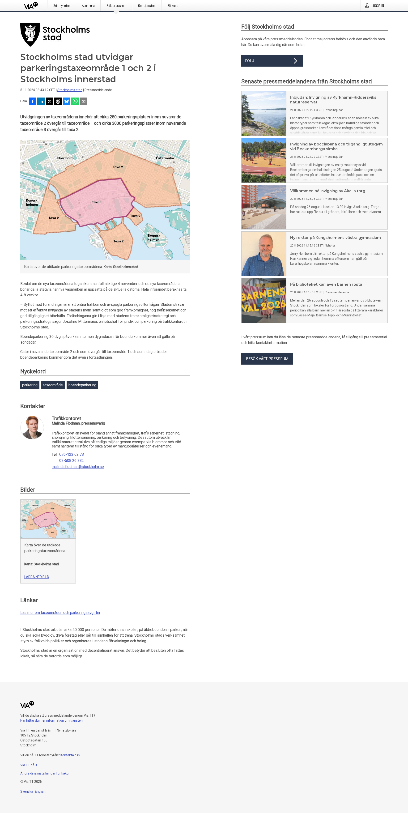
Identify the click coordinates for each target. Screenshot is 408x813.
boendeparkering (82, 385)
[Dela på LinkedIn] (41, 102)
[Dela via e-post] (83, 102)
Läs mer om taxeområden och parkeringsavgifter (60, 612)
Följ (249, 61)
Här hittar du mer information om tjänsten (51, 720)
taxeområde (53, 385)
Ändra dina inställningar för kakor (45, 773)
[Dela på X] (49, 102)
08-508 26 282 (71, 461)
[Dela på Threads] (58, 102)
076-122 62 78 (71, 454)
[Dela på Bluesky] (66, 102)
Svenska (26, 791)
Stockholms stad (69, 90)
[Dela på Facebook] (32, 102)
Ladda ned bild (36, 577)
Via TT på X (28, 765)
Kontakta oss (70, 755)
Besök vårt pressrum (267, 359)
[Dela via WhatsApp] (75, 102)
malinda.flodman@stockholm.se (78, 467)
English (40, 791)
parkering (30, 385)
